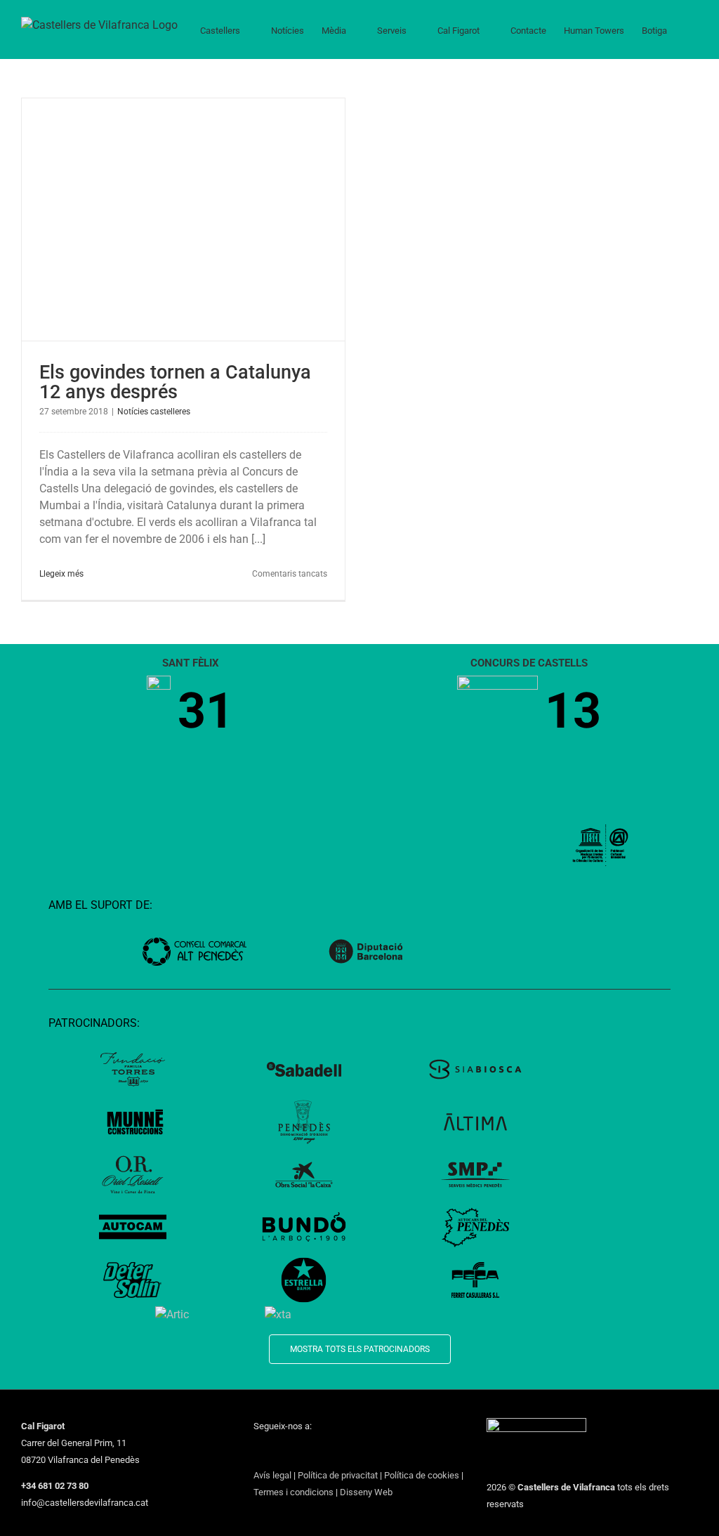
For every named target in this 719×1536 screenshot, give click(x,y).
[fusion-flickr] (367, 1451)
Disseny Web (366, 1492)
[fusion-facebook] (257, 1451)
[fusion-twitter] (276, 1451)
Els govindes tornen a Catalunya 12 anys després (175, 382)
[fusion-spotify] (349, 1451)
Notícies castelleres (153, 411)
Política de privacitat (338, 1475)
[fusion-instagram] (294, 1451)
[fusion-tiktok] (330, 1451)
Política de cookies (421, 1475)
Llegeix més (61, 574)
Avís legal (272, 1475)
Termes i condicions (293, 1492)
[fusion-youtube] (312, 1451)
